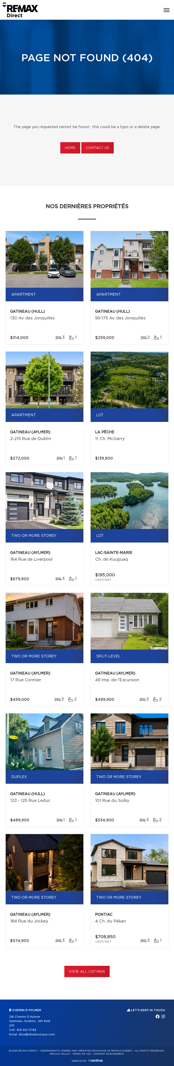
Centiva (95, 1060)
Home (70, 148)
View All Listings (87, 971)
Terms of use (81, 1054)
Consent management (108, 1054)
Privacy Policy (60, 1054)
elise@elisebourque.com (37, 1034)
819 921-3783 (26, 1030)
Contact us (97, 148)
